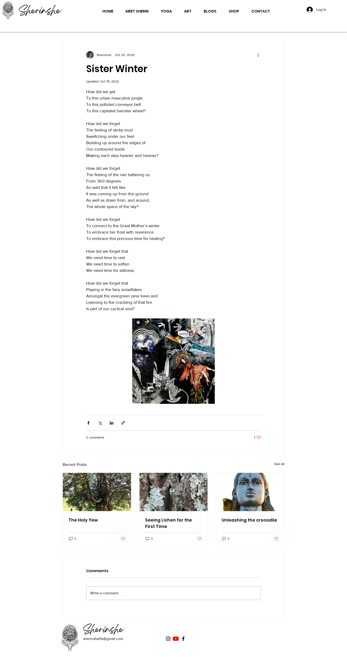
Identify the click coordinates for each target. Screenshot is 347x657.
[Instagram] (168, 639)
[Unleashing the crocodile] (250, 492)
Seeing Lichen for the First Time (168, 523)
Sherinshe (40, 11)
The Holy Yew (83, 520)
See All (279, 464)
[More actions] (258, 55)
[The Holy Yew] (97, 492)
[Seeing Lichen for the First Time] (174, 492)
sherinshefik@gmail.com (103, 639)
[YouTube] (176, 639)
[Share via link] (123, 423)
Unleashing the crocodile (249, 520)
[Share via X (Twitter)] (100, 423)
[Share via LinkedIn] (111, 423)
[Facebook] (183, 639)
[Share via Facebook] (88, 423)
